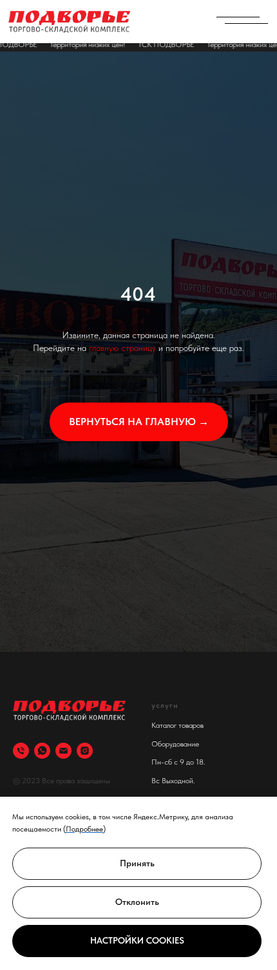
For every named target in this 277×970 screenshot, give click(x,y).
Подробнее (84, 828)
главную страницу (122, 533)
